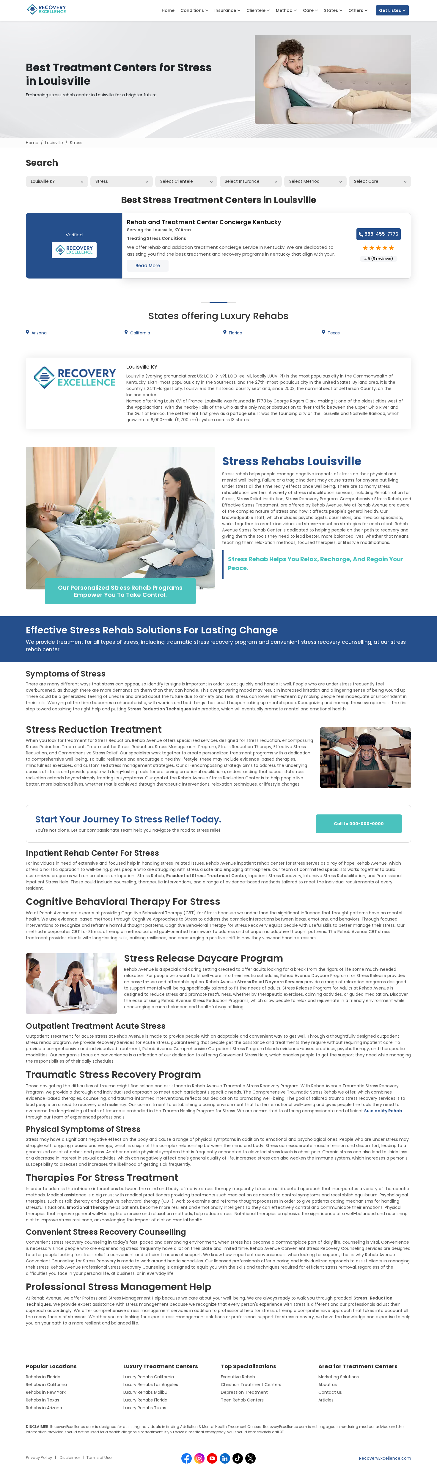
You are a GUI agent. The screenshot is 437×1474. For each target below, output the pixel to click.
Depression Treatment (244, 1392)
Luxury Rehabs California (148, 1377)
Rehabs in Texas (42, 1400)
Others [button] (356, 10)
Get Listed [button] (391, 10)
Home (168, 10)
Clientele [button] (256, 10)
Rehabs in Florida (43, 1377)
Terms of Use (99, 1457)
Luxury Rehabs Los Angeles (150, 1385)
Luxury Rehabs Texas (144, 1408)
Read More (148, 265)
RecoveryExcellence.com (385, 1458)
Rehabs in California (46, 1385)
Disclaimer (70, 1457)
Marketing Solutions (338, 1377)
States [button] (331, 10)
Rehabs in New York (46, 1392)
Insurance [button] (225, 10)
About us (327, 1385)
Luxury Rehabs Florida (145, 1400)
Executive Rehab (238, 1377)
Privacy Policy (39, 1457)
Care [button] (309, 10)
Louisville (54, 143)
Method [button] (285, 10)
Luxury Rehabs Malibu (145, 1392)
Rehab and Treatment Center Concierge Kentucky (204, 222)
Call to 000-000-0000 (359, 824)
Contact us (330, 1392)
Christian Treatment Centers (251, 1385)
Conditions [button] (192, 10)
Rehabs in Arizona (44, 1408)
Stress (76, 143)
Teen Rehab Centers (242, 1400)
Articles (326, 1400)
